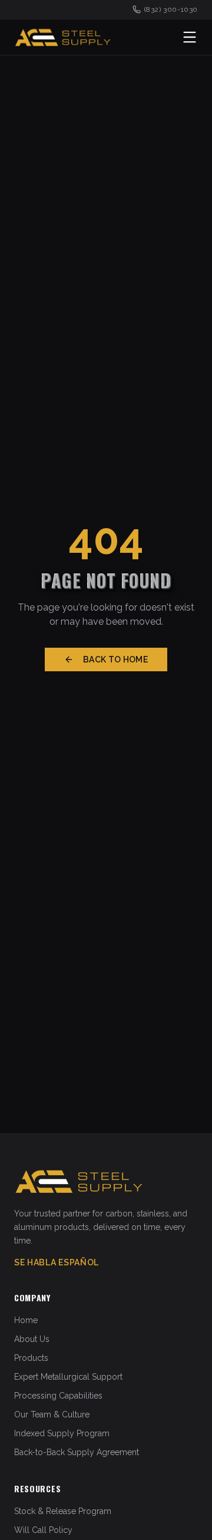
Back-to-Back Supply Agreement (76, 1452)
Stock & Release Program (62, 1511)
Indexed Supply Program (62, 1433)
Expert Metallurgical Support (68, 1376)
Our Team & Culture (52, 1414)
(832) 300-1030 (171, 9)
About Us (31, 1339)
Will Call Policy (43, 1530)
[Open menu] (189, 37)
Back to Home (115, 659)
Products (31, 1358)
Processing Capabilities (58, 1395)
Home (26, 1320)
